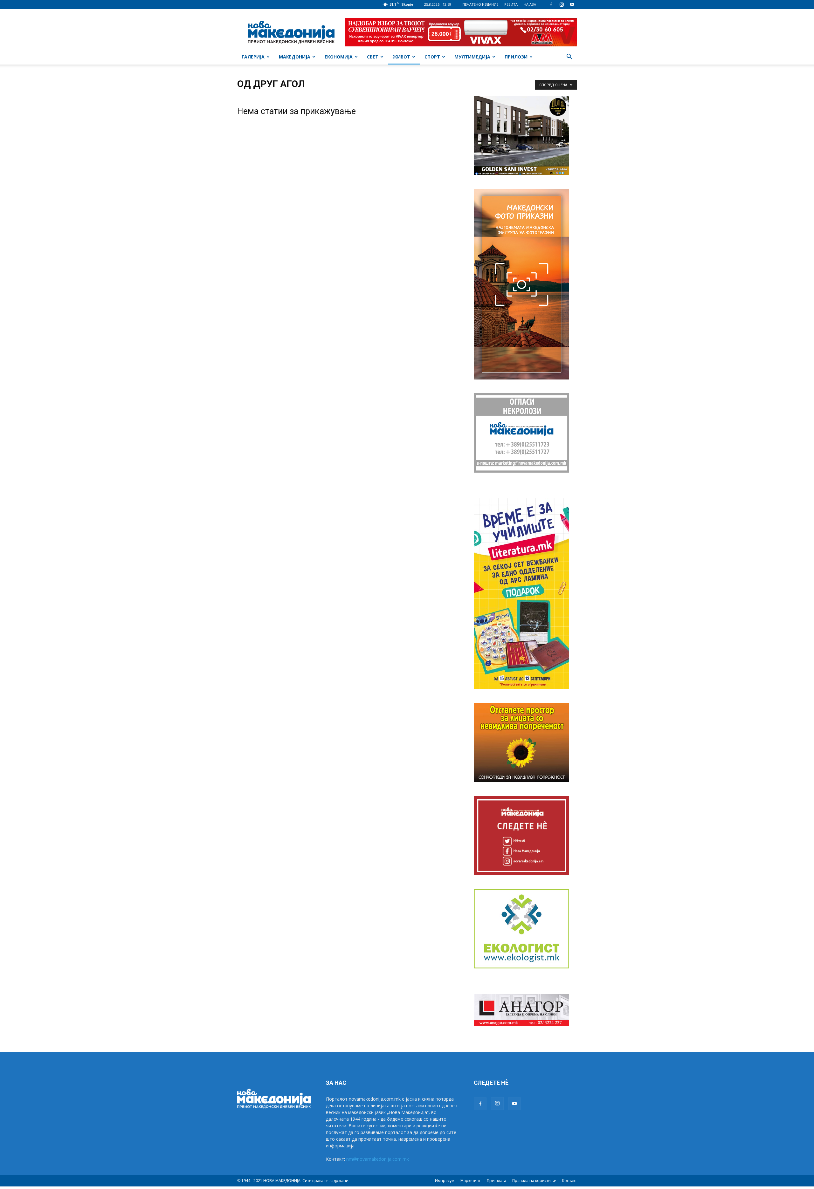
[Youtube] (572, 4)
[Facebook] (551, 4)
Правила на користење (534, 1180)
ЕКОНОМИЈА (339, 57)
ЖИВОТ (401, 57)
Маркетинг (470, 1180)
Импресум (444, 1180)
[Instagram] (561, 4)
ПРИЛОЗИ (516, 57)
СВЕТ (372, 57)
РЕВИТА (511, 4)
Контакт (569, 1180)
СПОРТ (432, 57)
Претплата (496, 1180)
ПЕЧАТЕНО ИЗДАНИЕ (480, 4)
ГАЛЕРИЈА (253, 57)
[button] (569, 57)
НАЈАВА (530, 4)
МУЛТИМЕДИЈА (472, 57)
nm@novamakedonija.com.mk (377, 1159)
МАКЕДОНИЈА (294, 57)
